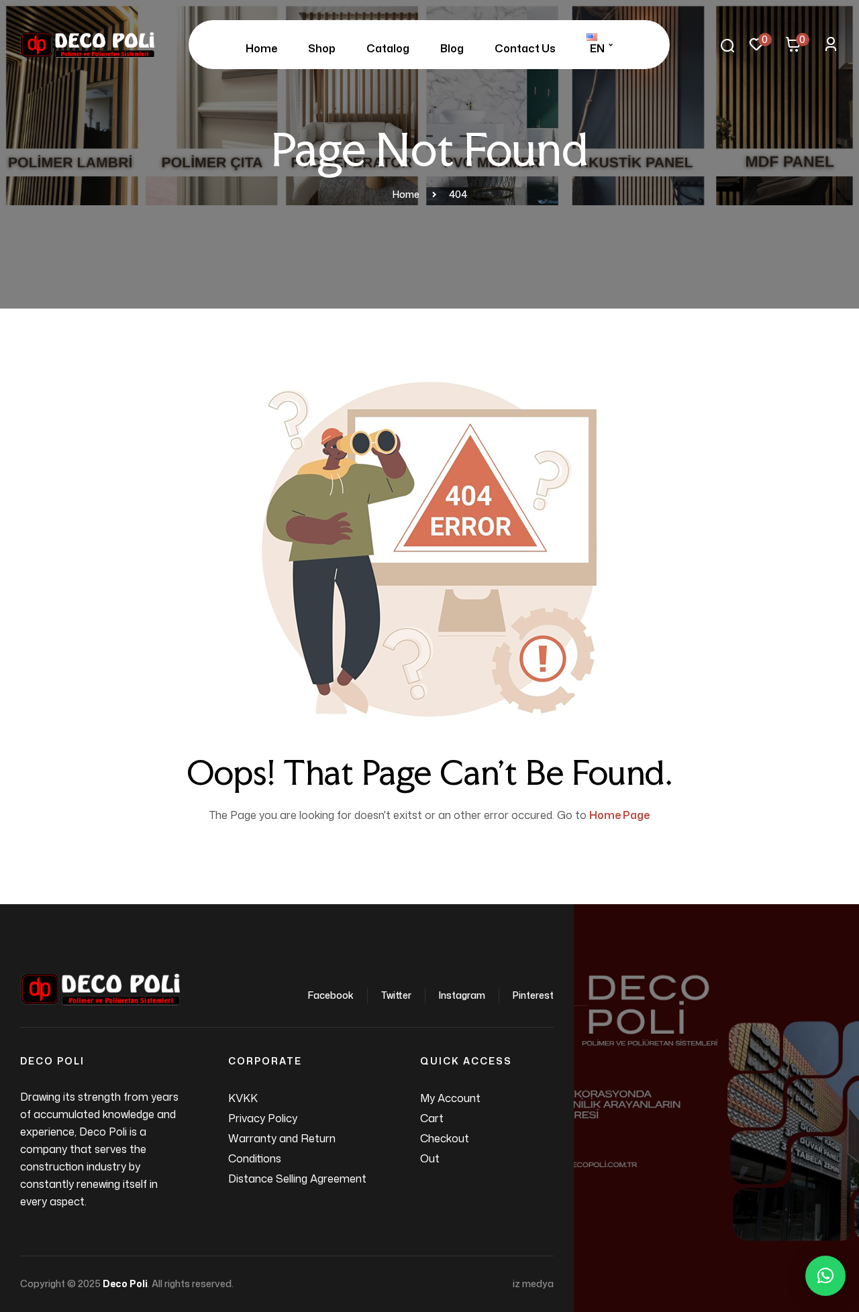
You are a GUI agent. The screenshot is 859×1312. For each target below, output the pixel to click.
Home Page (619, 815)
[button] (825, 1276)
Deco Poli (125, 1283)
